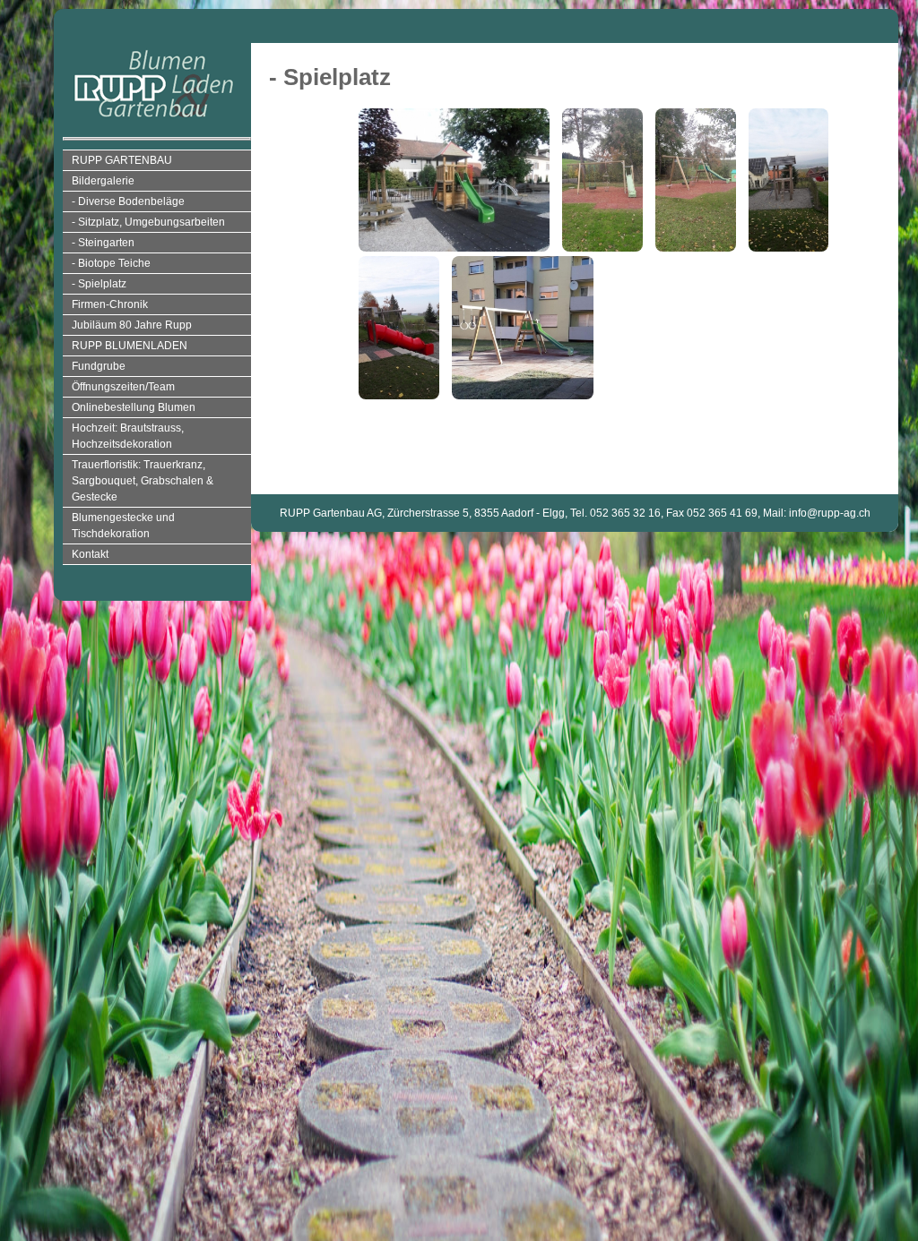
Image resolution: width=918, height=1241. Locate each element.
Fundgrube (99, 366)
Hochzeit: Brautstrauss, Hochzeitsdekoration (128, 436)
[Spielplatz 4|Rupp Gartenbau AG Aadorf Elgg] (793, 114)
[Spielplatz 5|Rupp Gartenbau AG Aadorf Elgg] (403, 262)
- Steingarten (103, 242)
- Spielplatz (99, 284)
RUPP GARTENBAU (122, 160)
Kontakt (90, 554)
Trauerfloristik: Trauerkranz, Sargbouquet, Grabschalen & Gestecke (142, 480)
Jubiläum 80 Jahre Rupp (132, 325)
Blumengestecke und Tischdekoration (123, 525)
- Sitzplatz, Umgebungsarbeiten (148, 222)
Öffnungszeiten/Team (123, 387)
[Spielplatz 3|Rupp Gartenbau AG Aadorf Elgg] (700, 114)
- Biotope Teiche (111, 263)
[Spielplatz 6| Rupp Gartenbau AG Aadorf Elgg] (527, 262)
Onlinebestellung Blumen (133, 407)
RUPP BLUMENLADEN (129, 345)
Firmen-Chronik (110, 304)
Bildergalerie (103, 181)
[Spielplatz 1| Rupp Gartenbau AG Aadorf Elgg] (459, 114)
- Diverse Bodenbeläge (128, 201)
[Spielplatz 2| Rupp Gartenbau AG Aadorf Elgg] (607, 114)
